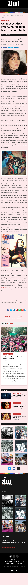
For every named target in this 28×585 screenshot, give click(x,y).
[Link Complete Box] (14, 356)
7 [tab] (12, 387)
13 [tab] (20, 387)
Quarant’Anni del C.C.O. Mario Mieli (12, 561)
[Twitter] (9, 468)
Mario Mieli (14, 559)
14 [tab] (21, 387)
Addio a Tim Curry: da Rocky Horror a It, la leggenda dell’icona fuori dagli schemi (19, 406)
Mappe (7, 563)
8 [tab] (13, 387)
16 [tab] (23, 387)
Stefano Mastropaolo (17, 393)
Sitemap (18, 568)
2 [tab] (5, 387)
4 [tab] (8, 387)
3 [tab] (6, 387)
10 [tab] (16, 387)
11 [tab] (17, 387)
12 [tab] (18, 387)
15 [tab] (22, 387)
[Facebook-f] (14, 556)
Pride (23, 561)
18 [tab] (26, 387)
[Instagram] (18, 468)
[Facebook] (14, 468)
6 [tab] (10, 387)
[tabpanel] (14, 356)
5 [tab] (9, 387)
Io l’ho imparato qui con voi (7, 287)
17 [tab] (25, 387)
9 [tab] (14, 387)
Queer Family (18, 563)
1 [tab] (4, 387)
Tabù (12, 563)
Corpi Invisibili (7, 15)
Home (3, 15)
